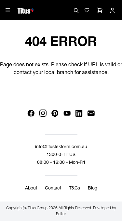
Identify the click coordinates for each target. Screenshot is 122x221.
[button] (87, 10)
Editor (61, 214)
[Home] (26, 10)
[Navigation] (8, 10)
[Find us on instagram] (43, 114)
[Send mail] (91, 114)
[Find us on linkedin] (79, 114)
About (31, 188)
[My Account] (112, 10)
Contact (53, 188)
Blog (92, 188)
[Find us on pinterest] (55, 114)
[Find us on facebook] (31, 114)
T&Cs (74, 188)
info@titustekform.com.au (61, 147)
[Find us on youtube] (67, 114)
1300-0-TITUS (61, 155)
